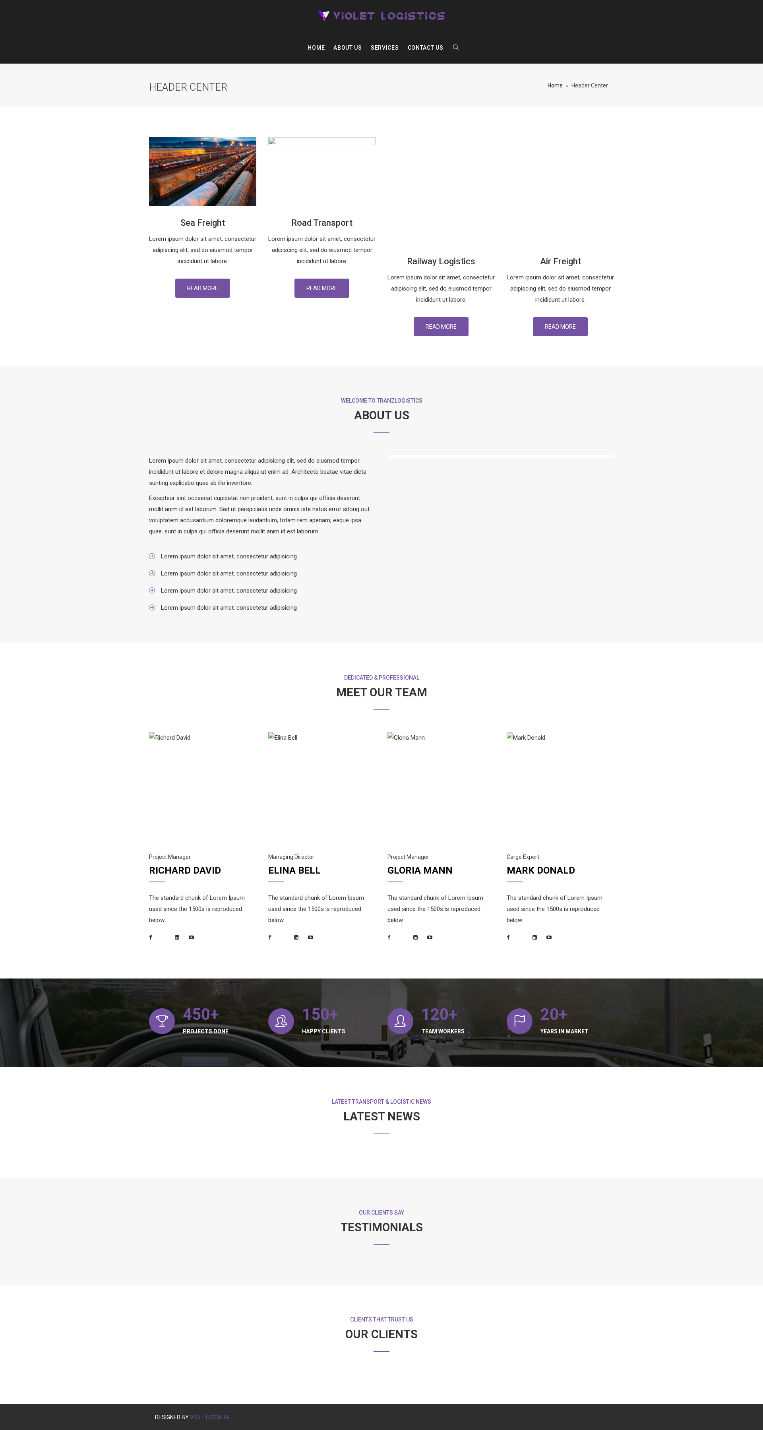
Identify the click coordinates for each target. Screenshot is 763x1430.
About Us (347, 48)
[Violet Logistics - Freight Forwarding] (381, 16)
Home (316, 48)
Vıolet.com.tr (210, 1417)
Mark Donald (541, 870)
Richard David (185, 870)
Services (385, 48)
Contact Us (425, 48)
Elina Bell (294, 870)
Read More (202, 288)
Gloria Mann (420, 870)
